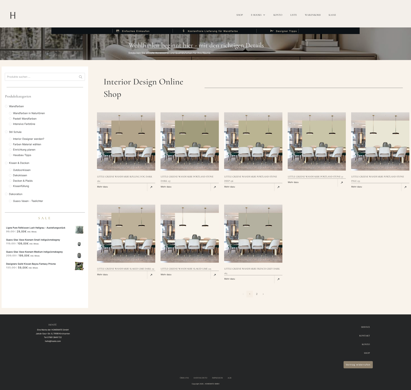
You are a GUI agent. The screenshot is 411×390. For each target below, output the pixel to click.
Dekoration (15, 194)
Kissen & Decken (19, 163)
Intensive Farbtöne (24, 124)
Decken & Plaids (23, 180)
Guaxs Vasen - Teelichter (28, 201)
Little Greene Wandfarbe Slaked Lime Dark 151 (125, 268)
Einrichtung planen (24, 149)
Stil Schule (15, 132)
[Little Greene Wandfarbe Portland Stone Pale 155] (380, 141)
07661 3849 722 (54, 337)
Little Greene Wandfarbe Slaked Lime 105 (186, 268)
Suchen (80, 76)
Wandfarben (16, 106)
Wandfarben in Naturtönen (29, 113)
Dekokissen (20, 175)
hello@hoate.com (53, 341)
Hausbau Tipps (22, 155)
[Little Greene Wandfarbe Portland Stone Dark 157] (190, 141)
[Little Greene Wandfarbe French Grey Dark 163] (253, 234)
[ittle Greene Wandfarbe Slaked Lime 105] (190, 234)
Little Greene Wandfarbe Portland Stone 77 (315, 176)
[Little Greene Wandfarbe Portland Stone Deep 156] (253, 141)
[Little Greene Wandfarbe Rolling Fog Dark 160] (126, 141)
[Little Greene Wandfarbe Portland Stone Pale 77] (317, 141)
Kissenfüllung (21, 186)
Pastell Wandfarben (24, 118)
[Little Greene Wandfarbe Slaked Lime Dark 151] (126, 234)
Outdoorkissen (22, 170)
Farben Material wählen (27, 144)
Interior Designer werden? (28, 138)
